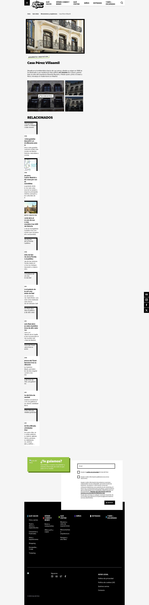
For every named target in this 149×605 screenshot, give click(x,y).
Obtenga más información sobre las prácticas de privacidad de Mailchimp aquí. (96, 492)
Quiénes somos (103, 586)
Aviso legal (103, 574)
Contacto (101, 590)
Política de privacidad (105, 578)
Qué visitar (36, 14)
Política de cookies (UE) (106, 582)
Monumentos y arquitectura (49, 14)
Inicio (29, 14)
